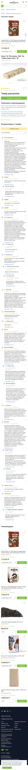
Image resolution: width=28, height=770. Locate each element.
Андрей (10, 188)
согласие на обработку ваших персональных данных (13, 762)
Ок (7, 767)
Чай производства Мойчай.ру (8, 657)
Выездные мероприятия (20, 721)
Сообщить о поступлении (14, 98)
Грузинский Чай (4, 623)
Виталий (11, 451)
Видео (16, 727)
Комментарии (18, 729)
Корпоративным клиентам (7, 729)
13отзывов (12, 45)
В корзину (22, 51)
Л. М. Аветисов (12, 246)
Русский (3, 752)
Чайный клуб (12, 385)
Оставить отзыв (14, 128)
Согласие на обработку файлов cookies (6, 739)
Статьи (16, 725)
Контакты (3, 727)
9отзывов (12, 626)
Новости (16, 723)
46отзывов (12, 695)
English (8, 752)
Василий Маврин (12, 367)
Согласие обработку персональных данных (6, 742)
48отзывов (12, 660)
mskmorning (11, 511)
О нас (2, 721)
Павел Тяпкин (13, 470)
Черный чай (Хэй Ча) (6, 43)
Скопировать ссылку (8, 174)
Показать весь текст (6, 119)
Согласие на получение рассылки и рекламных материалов (6, 735)
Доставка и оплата (5, 725)
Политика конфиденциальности (6, 746)
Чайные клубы (4, 723)
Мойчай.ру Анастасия (14, 277)
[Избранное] (26, 2)
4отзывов (12, 592)
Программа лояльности (6, 731)
